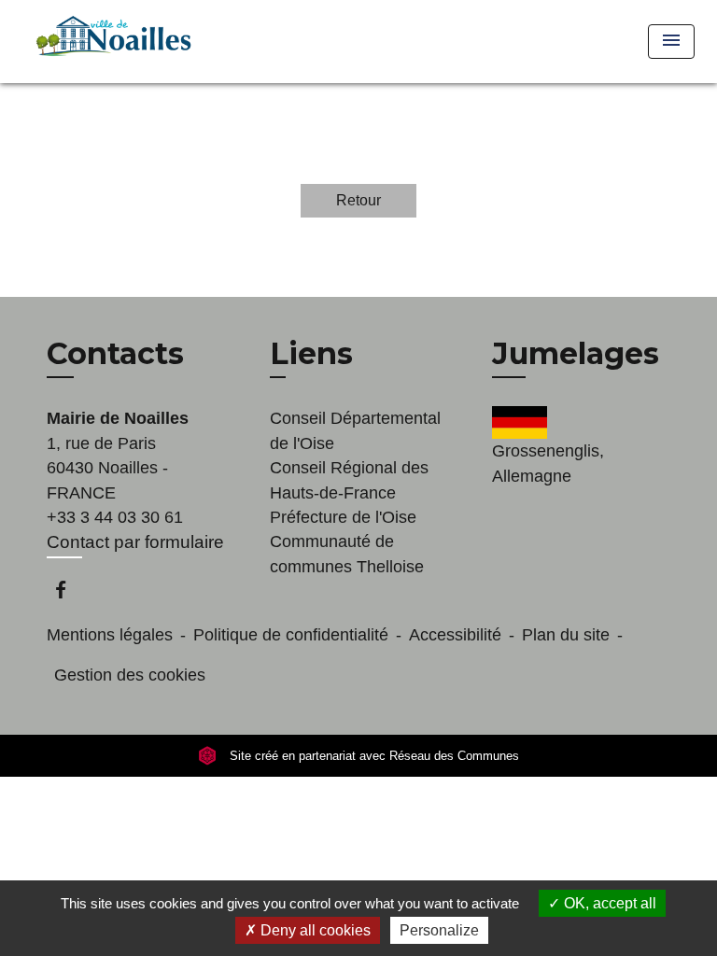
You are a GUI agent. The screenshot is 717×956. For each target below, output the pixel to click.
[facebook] (69, 589)
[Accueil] (110, 42)
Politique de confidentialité (290, 635)
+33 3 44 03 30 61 (115, 517)
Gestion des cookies (129, 675)
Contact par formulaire (135, 542)
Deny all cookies (314, 930)
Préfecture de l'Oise (343, 517)
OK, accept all (608, 903)
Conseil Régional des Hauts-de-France (349, 479)
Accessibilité (455, 635)
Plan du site (566, 635)
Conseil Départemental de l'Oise (355, 430)
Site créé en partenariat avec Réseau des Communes (372, 756)
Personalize (439, 930)
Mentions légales (110, 635)
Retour (358, 200)
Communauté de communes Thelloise (347, 553)
